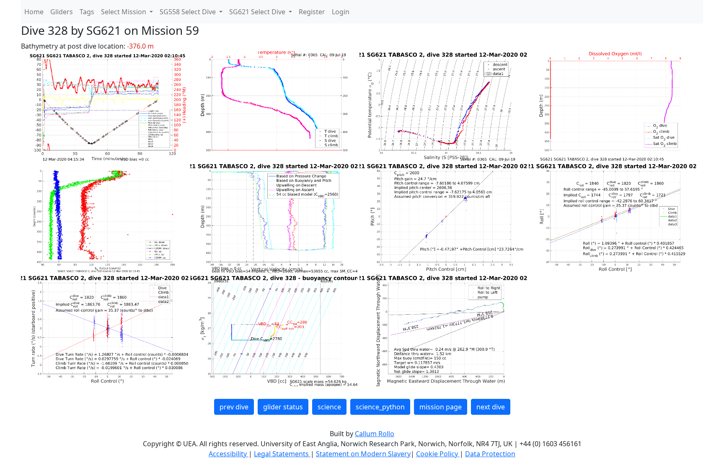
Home (34, 11)
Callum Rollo (374, 433)
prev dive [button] (234, 406)
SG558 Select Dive (188, 11)
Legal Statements (282, 453)
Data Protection (490, 453)
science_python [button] (380, 406)
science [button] (329, 406)
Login (340, 11)
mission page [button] (440, 406)
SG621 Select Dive (258, 11)
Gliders (61, 11)
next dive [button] (490, 406)
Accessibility (228, 453)
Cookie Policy (438, 453)
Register (312, 11)
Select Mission (124, 11)
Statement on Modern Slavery (363, 453)
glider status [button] (283, 406)
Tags (87, 11)
